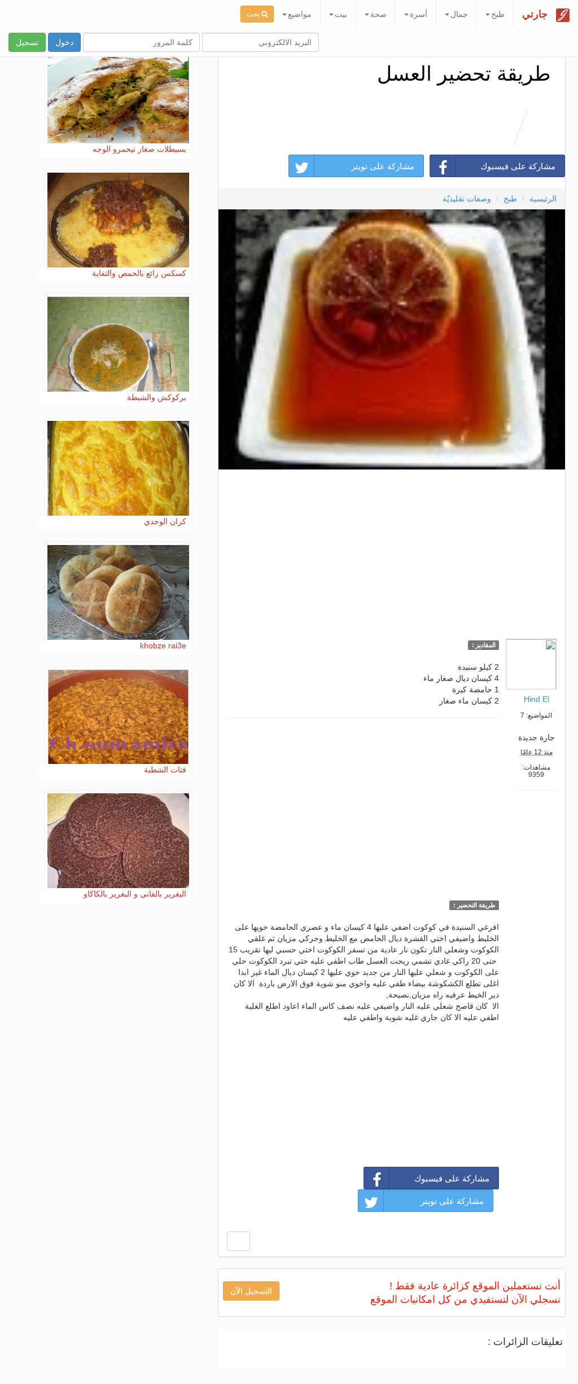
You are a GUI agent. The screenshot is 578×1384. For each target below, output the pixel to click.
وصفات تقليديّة (467, 198)
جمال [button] (459, 14)
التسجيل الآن (251, 1290)
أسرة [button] (418, 14)
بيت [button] (341, 14)
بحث (254, 14)
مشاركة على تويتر (382, 166)
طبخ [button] (498, 14)
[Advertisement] (391, 551)
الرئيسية (543, 198)
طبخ (510, 198)
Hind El (536, 699)
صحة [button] (378, 14)
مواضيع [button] (300, 14)
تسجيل (27, 42)
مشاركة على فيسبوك (517, 166)
